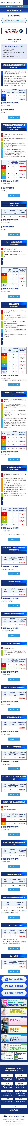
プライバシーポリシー (17, 1121)
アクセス (23, 1119)
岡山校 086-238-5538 (14, 20)
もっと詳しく (14, 117)
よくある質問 (8, 1121)
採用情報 (17, 1119)
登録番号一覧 (11, 1119)
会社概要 (5, 1119)
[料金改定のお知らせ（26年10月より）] (14, 33)
